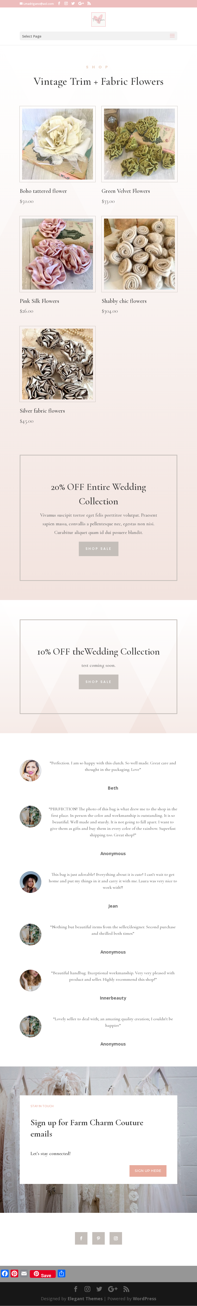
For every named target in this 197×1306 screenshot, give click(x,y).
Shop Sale (99, 548)
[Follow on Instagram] (116, 1238)
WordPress (144, 1298)
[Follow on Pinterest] (98, 1238)
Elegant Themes (85, 1298)
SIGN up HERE (148, 1171)
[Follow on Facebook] (81, 1238)
